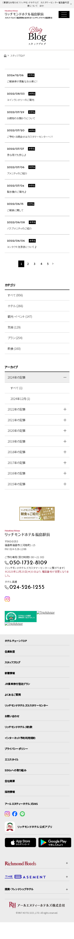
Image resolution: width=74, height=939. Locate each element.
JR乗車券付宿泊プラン (17, 684)
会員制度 (10, 651)
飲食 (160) (14, 348)
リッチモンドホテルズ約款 (18, 727)
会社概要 (10, 781)
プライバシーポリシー (16, 749)
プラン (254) (15, 338)
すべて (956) (15, 295)
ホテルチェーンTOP (16, 641)
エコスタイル (12, 759)
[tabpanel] (37, 513)
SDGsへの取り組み (16, 770)
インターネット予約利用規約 (20, 738)
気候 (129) (14, 327)
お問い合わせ (12, 716)
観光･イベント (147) (20, 316)
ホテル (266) (15, 306)
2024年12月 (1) (20, 398)
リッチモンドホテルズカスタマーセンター (26, 705)
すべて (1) (16, 388)
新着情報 (10, 673)
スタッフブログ (12, 662)
